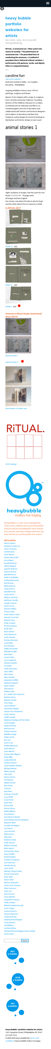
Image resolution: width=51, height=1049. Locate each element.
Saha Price (8, 802)
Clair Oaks (8, 774)
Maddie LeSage (10, 734)
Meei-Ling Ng (9, 771)
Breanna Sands (10, 839)
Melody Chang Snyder (13, 871)
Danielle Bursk (10, 591)
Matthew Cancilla (11, 600)
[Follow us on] (2, 8)
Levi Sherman (9, 862)
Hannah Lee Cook (11, 617)
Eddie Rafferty (9, 811)
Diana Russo (9, 834)
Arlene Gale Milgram (12, 754)
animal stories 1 (11, 355)
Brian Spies (8, 877)
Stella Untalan (9, 902)
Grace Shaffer (9, 854)
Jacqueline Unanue (11, 899)
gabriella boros (10, 574)
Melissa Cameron (11, 597)
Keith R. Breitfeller (11, 577)
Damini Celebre (10, 608)
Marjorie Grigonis (11, 683)
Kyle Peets (8, 791)
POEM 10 (9, 246)
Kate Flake (8, 654)
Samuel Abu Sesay (11, 851)
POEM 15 (9, 285)
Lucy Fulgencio (10, 660)
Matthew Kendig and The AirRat (17, 720)
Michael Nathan (10, 768)
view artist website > (13, 79)
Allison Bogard (10, 566)
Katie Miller (8, 757)
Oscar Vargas (9, 908)
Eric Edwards (9, 646)
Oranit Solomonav (11, 874)
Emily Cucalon (9, 623)
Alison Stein (9, 879)
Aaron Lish (8, 743)
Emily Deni (8, 628)
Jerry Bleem (8, 560)
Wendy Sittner (10, 865)
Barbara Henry (10, 697)
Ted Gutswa (8, 688)
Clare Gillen (8, 671)
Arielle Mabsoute (11, 745)
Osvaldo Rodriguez (11, 825)
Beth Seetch (9, 848)
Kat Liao (7, 740)
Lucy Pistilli (8, 797)
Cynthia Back (9, 551)
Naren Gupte (9, 685)
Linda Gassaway (10, 668)
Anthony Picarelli (11, 794)
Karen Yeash (9, 934)
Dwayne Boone (10, 571)
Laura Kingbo (9, 723)
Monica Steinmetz (11, 882)
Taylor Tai (7, 891)
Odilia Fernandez (11, 648)
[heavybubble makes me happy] (24, 519)
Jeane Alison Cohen (12, 614)
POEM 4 (8, 306)
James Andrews (10, 549)
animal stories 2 (11, 362)
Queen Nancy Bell (11, 557)
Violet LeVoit (9, 737)
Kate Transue (9, 894)
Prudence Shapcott (11, 859)
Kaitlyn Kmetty (10, 725)
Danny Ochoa (9, 777)
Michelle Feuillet (10, 651)
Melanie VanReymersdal (13, 905)
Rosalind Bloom (10, 563)
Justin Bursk (9, 594)
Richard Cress (9, 620)
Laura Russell (9, 831)
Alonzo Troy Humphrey (13, 711)
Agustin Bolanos (10, 569)
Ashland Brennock (11, 580)
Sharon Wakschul (11, 914)
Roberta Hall (9, 691)
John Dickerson (10, 634)
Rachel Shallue (10, 857)
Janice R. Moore (10, 762)
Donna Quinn (9, 808)
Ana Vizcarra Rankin (12, 817)
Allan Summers (10, 888)
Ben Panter (8, 785)
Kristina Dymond (11, 640)
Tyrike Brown (9, 589)
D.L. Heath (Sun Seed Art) (14, 694)
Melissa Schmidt (10, 845)
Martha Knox (9, 728)
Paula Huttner (9, 714)
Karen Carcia (9, 606)
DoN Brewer (9, 583)
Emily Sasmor (9, 842)
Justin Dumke (9, 637)
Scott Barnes (9, 554)
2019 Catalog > (11, 464)
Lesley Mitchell (10, 760)
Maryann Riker (10, 822)
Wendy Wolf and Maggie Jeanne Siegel (19, 931)
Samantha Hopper (11, 708)
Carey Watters (9, 922)
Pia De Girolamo (10, 626)
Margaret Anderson (12, 546)
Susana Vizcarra (10, 911)
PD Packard (8, 780)
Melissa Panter (10, 782)
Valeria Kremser (10, 731)
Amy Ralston (9, 814)
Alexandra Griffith (11, 680)
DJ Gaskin (8, 666)
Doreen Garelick (10, 663)
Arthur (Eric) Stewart (12, 885)
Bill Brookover (9, 586)
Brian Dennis (9, 631)
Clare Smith (8, 868)
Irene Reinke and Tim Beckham (16, 820)
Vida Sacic (8, 837)
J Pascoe (7, 788)
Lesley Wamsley (10, 916)
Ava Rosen (8, 828)
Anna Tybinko (9, 897)
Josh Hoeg (8, 703)
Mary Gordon (9, 677)
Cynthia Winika (10, 928)
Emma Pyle (8, 805)
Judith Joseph (9, 717)
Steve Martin (9, 751)
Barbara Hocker (10, 700)
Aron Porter (9, 800)
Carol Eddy (8, 643)
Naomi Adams (10, 543)
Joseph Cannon (10, 603)
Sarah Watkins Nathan (13, 765)
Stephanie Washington (13, 919)
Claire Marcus (9, 748)
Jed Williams (9, 925)
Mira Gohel (8, 674)
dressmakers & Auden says (16, 408)
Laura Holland (9, 705)
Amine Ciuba (9, 611)
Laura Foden (9, 657)
